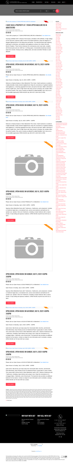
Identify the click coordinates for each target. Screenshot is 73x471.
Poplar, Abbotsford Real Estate (40, 395)
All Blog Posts (58, 23)
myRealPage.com (39, 451)
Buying (46, 2)
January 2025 (58, 63)
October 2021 (58, 113)
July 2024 (58, 72)
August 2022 (58, 101)
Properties (39, 2)
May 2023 (58, 92)
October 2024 (58, 67)
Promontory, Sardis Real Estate (10, 396)
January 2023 (58, 98)
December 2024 (59, 65)
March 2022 (58, 107)
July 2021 (58, 116)
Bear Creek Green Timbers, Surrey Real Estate (12, 391)
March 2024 (58, 78)
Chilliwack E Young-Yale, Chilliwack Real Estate (22, 392)
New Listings (58, 24)
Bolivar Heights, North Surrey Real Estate (25, 391)
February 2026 (59, 44)
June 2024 (58, 73)
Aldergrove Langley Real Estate (23, 390)
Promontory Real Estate (48, 395)
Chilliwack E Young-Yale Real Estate (11, 392)
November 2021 (59, 112)
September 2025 (59, 51)
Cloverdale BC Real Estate (26, 393)
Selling (53, 2)
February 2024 (59, 79)
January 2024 (58, 81)
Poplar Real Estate (33, 395)
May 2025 (58, 57)
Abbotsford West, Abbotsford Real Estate (16, 70)
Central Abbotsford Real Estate (35, 391)
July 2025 (58, 54)
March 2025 (58, 60)
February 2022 (59, 109)
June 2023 (58, 91)
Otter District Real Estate (16, 395)
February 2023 (59, 97)
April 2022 (58, 106)
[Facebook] (59, 437)
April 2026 (58, 41)
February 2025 (59, 62)
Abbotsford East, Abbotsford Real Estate (23, 389)
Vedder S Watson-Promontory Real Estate (29, 397)
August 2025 (58, 53)
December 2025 (59, 47)
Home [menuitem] (33, 2)
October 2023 (58, 85)
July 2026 (58, 37)
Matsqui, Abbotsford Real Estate (38, 394)
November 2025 (59, 48)
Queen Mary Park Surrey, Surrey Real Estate (32, 396)
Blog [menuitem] (59, 2)
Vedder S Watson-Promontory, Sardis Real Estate (43, 397)
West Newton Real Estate (61, 230)
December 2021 (59, 110)
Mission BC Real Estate (46, 394)
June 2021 (58, 117)
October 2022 (58, 100)
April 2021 (58, 119)
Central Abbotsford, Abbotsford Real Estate (46, 391)
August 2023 (58, 88)
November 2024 (59, 66)
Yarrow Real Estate (14, 398)
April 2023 (58, 94)
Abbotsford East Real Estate (14, 389)
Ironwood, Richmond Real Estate (19, 394)
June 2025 (58, 56)
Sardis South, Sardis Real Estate (43, 396)
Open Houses (58, 25)
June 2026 (58, 38)
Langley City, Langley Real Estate (28, 394)
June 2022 (58, 103)
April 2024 (58, 76)
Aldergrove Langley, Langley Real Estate (34, 390)
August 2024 (58, 70)
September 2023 (59, 87)
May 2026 (58, 40)
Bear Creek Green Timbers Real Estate (45, 390)
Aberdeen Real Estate (60, 133)
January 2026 (58, 45)
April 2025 (58, 59)
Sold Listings (58, 27)
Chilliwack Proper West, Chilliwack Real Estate (16, 393)
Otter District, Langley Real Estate (25, 395)
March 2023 (58, 95)
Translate (40, 445)
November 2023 (59, 84)
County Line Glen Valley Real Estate (36, 393)
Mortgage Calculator (26, 422)
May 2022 (58, 104)
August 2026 (58, 35)
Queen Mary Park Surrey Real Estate (20, 396)
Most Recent (58, 34)
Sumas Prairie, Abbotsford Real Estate (18, 397)
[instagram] (61, 437)
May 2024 (58, 75)
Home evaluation (40, 422)
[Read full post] (29, 22)
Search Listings (25, 423)
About (63, 2)
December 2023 (59, 82)
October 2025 (58, 50)
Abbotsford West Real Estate (34, 389)
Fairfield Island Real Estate (45, 393)
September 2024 (59, 69)
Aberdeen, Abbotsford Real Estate (14, 390)
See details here (46, 35)
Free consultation (40, 423)
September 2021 (59, 114)
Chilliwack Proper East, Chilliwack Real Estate (36, 392)
